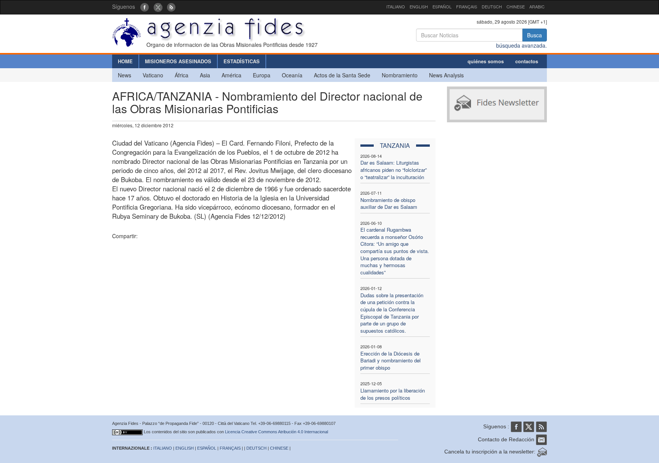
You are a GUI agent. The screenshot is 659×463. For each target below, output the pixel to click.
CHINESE (515, 6)
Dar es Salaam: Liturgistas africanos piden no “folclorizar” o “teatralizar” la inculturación (393, 169)
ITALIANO (395, 6)
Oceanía (292, 75)
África (181, 75)
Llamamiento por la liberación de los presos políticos (392, 394)
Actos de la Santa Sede (342, 75)
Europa (261, 75)
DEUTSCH (492, 6)
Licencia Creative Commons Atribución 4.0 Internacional (276, 431)
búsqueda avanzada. (521, 45)
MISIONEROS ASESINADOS (178, 61)
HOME (125, 61)
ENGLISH (419, 6)
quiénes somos (486, 61)
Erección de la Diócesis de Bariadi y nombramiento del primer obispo (390, 360)
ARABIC (537, 6)
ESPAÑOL (442, 6)
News (124, 75)
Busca (534, 35)
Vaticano (153, 75)
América (231, 75)
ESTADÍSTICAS (241, 61)
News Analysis (446, 75)
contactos (526, 61)
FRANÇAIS (466, 6)
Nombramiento (400, 75)
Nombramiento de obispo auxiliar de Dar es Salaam (388, 203)
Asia (205, 75)
